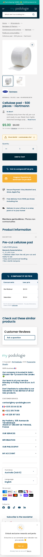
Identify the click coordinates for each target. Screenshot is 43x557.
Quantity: (5, 144)
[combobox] (19, 14)
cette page (15, 305)
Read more (32, 120)
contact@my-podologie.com (16, 402)
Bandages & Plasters (9, 26)
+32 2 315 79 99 (12, 410)
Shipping (14, 128)
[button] (3, 8)
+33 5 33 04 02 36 (13, 406)
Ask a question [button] (14, 337)
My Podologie (17, 362)
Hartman (28, 30)
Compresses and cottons (11, 30)
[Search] (34, 14)
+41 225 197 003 (12, 414)
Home (4, 23)
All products (15, 23)
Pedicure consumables (10, 33)
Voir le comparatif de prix (21, 169)
